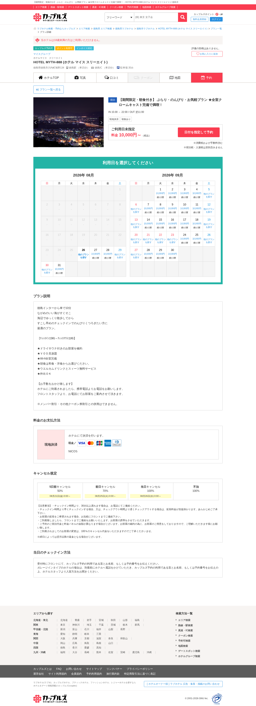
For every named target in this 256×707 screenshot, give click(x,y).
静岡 (74, 634)
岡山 (62, 643)
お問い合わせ (74, 668)
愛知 (62, 634)
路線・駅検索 (57, 7)
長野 (122, 629)
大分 (74, 652)
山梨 (110, 629)
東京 (62, 624)
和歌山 (124, 638)
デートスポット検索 (78, 7)
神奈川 (76, 624)
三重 (98, 634)
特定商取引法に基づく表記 (140, 673)
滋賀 (98, 638)
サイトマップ (94, 668)
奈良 (110, 638)
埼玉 (89, 624)
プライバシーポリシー (140, 668)
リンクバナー (114, 668)
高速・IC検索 (99, 7)
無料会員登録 (199, 19)
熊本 (98, 652)
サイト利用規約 (57, 673)
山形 (125, 620)
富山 (74, 629)
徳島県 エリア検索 (102, 28)
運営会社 (38, 673)
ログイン (216, 19)
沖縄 (149, 652)
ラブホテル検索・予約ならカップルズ (56, 28)
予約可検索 (132, 7)
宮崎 (122, 652)
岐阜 (86, 634)
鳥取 (86, 643)
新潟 (62, 629)
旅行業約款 (113, 673)
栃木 (125, 624)
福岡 (62, 652)
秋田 (113, 620)
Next (101, 122)
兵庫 (74, 638)
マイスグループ (41, 54)
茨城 (113, 624)
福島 (137, 620)
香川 (74, 647)
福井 (98, 629)
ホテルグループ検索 (165, 7)
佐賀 (110, 652)
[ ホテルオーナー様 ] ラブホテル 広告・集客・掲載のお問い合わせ (183, 683)
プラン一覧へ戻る (50, 89)
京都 (86, 638)
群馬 (137, 624)
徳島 (62, 647)
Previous (35, 122)
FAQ (58, 668)
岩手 (89, 620)
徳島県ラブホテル (124, 28)
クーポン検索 (116, 7)
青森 (77, 620)
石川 (86, 629)
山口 (110, 643)
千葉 (101, 624)
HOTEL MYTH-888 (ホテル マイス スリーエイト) (182, 28)
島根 (98, 643)
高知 (98, 647)
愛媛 (86, 647)
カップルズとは (42, 668)
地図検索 (146, 7)
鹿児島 (136, 652)
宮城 (101, 620)
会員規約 (76, 673)
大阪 (62, 638)
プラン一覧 (216, 28)
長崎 (86, 652)
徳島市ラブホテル (146, 28)
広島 (74, 643)
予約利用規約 (94, 673)
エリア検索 (41, 7)
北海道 (64, 620)
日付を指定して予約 (198, 132)
